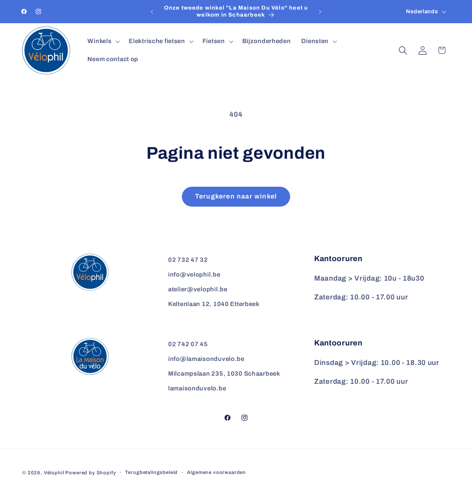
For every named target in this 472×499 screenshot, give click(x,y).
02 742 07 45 (188, 344)
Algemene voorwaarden (216, 472)
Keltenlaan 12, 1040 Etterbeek (214, 304)
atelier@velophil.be (198, 289)
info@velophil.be (194, 274)
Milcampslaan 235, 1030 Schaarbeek (224, 373)
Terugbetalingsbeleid (151, 472)
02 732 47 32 (188, 259)
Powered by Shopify (90, 472)
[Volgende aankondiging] (320, 11)
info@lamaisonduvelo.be (206, 358)
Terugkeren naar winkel (236, 196)
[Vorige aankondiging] (152, 11)
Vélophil (54, 472)
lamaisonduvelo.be (197, 388)
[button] (103, 41)
